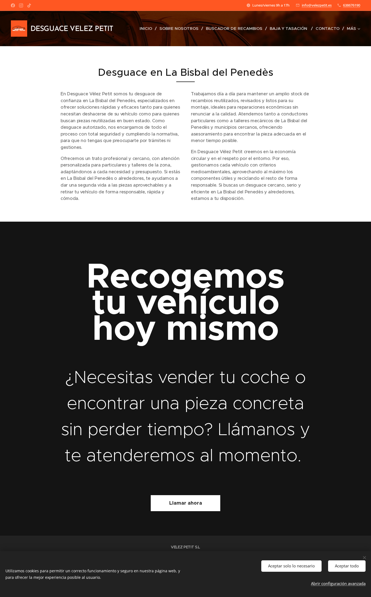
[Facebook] (13, 5)
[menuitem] (147, 28)
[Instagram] (21, 5)
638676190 (351, 5)
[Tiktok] (29, 5)
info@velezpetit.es (317, 5)
